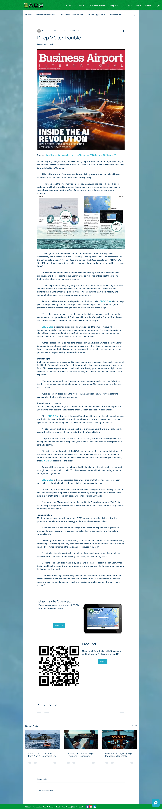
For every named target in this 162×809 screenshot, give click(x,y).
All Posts (28, 14)
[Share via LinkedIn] (50, 705)
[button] (134, 15)
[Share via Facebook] (38, 705)
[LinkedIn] (94, 806)
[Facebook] (87, 806)
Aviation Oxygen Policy (96, 14)
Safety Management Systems (72, 14)
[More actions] (123, 30)
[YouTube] (90, 806)
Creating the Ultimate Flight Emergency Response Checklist (81, 754)
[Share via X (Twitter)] (44, 705)
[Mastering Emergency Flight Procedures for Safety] (119, 739)
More (111, 14)
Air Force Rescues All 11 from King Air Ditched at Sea (42, 754)
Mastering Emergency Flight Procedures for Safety (119, 754)
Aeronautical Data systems (46, 14)
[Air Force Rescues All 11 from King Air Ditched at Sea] (42, 739)
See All (134, 726)
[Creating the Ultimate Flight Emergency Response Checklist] (81, 739)
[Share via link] (56, 705)
